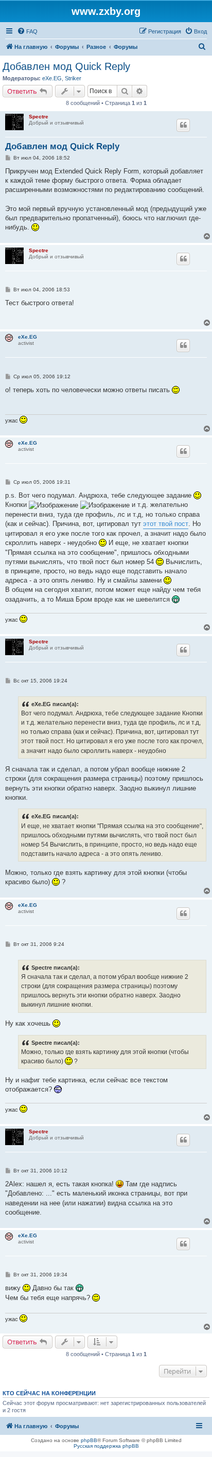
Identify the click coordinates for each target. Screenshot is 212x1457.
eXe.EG (52, 78)
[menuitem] (27, 31)
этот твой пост (165, 524)
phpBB (89, 1440)
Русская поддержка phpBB (106, 1446)
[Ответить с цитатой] (183, 125)
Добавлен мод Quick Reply (66, 66)
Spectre (38, 116)
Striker (73, 78)
